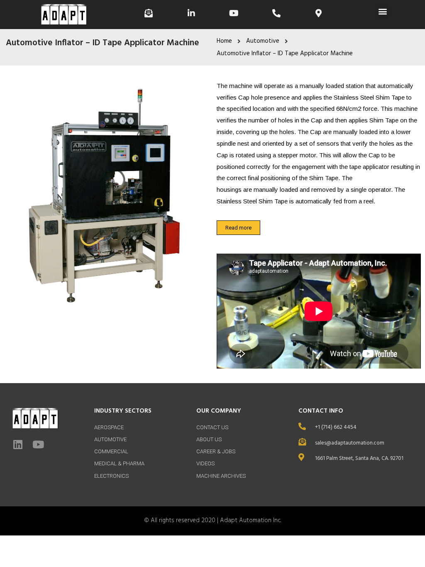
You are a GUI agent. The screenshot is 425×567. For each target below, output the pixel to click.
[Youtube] (38, 444)
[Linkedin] (17, 444)
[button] (382, 11)
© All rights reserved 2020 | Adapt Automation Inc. (212, 520)
